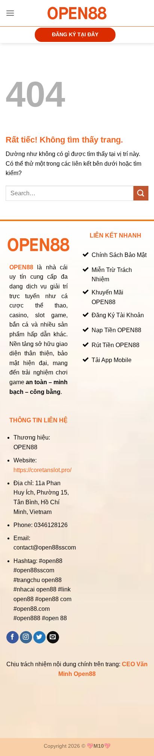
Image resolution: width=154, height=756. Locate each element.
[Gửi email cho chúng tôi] (53, 637)
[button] (10, 13)
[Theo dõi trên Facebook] (12, 637)
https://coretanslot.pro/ (42, 470)
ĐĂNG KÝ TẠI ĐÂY (75, 34)
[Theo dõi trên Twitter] (39, 637)
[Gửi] (140, 193)
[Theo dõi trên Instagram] (26, 637)
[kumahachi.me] (77, 13)
